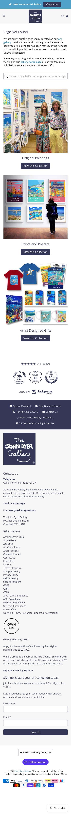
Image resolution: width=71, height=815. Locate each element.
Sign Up (35, 732)
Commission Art (12, 554)
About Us (8, 543)
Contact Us (9, 557)
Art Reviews (9, 540)
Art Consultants (11, 547)
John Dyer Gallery (23, 771)
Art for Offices (11, 550)
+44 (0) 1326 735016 (26, 482)
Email (7, 717)
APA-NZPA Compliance (15, 595)
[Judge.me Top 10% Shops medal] (51, 377)
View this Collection (35, 166)
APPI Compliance (12, 599)
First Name (9, 703)
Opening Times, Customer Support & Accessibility (30, 612)
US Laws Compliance (14, 606)
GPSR (6, 588)
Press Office (9, 609)
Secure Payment (12, 581)
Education (8, 561)
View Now (52, 4)
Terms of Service (12, 568)
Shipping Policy (11, 571)
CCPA (6, 592)
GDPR (6, 585)
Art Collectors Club (13, 536)
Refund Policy (10, 578)
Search (7, 564)
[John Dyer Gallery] (35, 16)
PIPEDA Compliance (14, 602)
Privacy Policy (10, 574)
